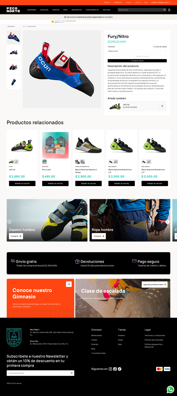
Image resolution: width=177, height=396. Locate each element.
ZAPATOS (55, 10)
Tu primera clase (98, 353)
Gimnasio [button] (107, 2)
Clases (94, 340)
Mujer (120, 340)
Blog (146, 2)
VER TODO (106, 10)
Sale (120, 344)
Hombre (121, 335)
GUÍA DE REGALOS (92, 10)
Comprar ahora (137, 60)
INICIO (25, 26)
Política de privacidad (154, 340)
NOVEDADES (31, 10)
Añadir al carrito (142, 56)
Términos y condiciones (155, 335)
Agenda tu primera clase (159, 2)
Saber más (61, 22)
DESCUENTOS (77, 10)
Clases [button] (128, 2)
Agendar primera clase (153, 284)
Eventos (138, 2)
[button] (168, 222)
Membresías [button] (118, 2)
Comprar (14, 236)
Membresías (96, 335)
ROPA (65, 10)
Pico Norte (17, 383)
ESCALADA (44, 10)
